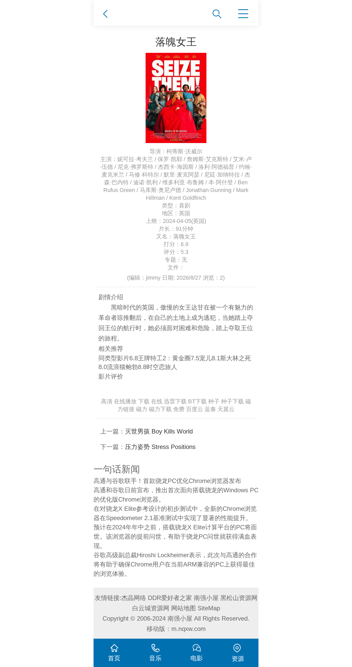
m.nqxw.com (188, 628)
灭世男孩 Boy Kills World (159, 431)
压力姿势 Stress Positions (160, 446)
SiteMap (209, 608)
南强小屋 (206, 597)
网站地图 (183, 608)
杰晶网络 (133, 597)
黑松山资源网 (238, 597)
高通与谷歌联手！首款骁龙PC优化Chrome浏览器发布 (167, 480)
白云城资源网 (150, 608)
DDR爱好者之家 (170, 597)
